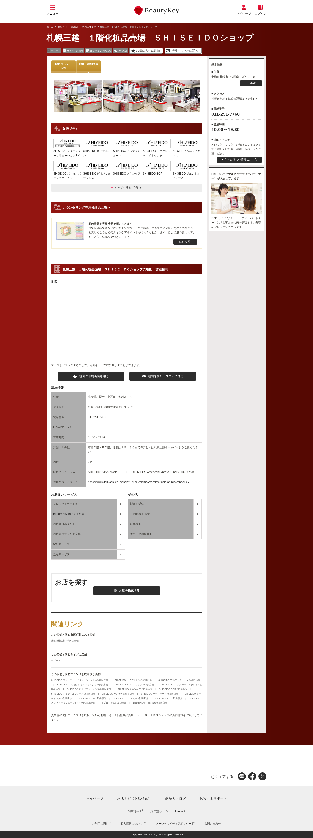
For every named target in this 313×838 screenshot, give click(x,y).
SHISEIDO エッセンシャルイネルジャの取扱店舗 (83, 684)
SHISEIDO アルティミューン (126, 153)
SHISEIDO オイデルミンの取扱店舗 (133, 680)
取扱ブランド (63, 65)
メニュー (52, 13)
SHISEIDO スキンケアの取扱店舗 (135, 689)
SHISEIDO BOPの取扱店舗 (173, 689)
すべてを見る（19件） (129, 187)
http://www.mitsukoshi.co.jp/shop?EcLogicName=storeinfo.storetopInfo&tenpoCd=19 (140, 482)
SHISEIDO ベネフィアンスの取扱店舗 (135, 684)
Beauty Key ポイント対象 (69, 514)
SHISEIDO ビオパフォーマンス (97, 176)
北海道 (74, 27)
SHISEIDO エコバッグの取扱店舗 (130, 698)
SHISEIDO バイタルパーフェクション (67, 176)
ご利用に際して (101, 823)
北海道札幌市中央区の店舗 (65, 640)
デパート (55, 660)
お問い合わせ (212, 823)
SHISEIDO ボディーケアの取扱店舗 (160, 694)
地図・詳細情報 (88, 64)
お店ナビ (62, 27)
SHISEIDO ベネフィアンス (186, 153)
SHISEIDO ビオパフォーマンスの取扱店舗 (89, 689)
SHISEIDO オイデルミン (97, 153)
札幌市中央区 (89, 27)
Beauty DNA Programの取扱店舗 (150, 702)
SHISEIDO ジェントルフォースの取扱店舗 (73, 694)
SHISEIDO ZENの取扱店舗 (92, 698)
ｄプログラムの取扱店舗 (114, 702)
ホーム (50, 27)
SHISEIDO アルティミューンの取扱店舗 (179, 680)
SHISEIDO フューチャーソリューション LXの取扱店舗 (80, 680)
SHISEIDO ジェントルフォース (186, 176)
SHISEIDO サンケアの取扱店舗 (118, 694)
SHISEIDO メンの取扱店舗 (168, 698)
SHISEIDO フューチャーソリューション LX (67, 153)
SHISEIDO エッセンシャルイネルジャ (156, 153)
